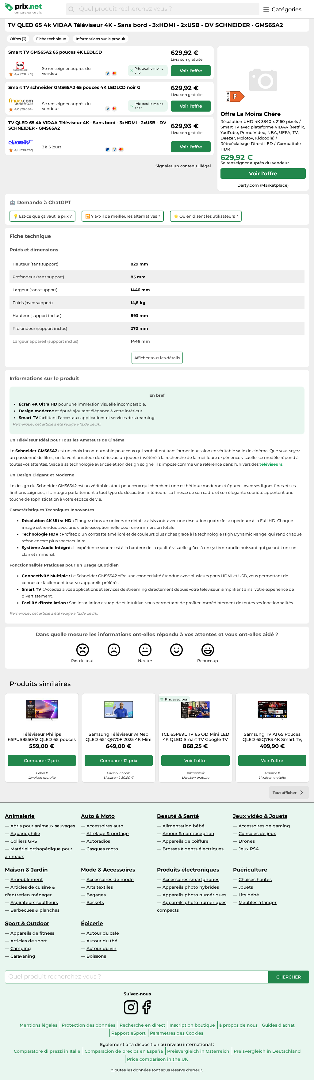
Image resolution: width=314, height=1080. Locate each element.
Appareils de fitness (32, 933)
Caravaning (22, 956)
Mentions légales (38, 1025)
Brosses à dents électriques (193, 849)
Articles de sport (28, 941)
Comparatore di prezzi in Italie (47, 1051)
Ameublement (26, 879)
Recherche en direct (142, 1025)
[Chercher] (71, 9)
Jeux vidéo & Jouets (260, 816)
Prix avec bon (176, 699)
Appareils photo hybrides (191, 887)
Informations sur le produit (100, 38)
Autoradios (98, 841)
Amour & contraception (188, 833)
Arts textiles (99, 887)
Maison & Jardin (26, 870)
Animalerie (20, 816)
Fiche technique (51, 38)
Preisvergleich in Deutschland (267, 1051)
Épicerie (92, 923)
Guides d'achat (278, 1025)
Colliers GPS (23, 841)
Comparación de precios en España (124, 1051)
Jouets (246, 887)
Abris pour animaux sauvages (42, 826)
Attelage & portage (107, 833)
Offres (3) (18, 38)
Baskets (95, 902)
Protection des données (88, 1025)
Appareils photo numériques (194, 895)
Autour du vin (101, 948)
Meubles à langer (258, 902)
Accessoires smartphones (191, 879)
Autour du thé (101, 941)
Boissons (96, 956)
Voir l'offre (263, 173)
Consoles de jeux (257, 833)
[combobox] (167, 9)
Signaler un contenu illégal (183, 165)
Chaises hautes (255, 879)
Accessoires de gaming (264, 826)
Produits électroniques (188, 870)
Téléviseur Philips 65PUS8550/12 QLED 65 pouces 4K (42, 737)
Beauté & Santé (178, 816)
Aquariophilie (25, 833)
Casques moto (102, 849)
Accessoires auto (104, 826)
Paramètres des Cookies (176, 1033)
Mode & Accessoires (108, 870)
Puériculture (250, 870)
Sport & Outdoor (27, 923)
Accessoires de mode (110, 879)
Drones (247, 841)
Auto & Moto (98, 816)
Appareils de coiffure (186, 841)
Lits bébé (249, 895)
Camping (20, 948)
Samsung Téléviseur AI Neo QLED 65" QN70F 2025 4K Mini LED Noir (118, 737)
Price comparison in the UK (157, 1059)
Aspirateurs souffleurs (34, 902)
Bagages (96, 895)
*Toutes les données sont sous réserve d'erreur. (157, 1070)
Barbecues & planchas (34, 910)
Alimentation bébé (184, 826)
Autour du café (102, 933)
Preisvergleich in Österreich (198, 1051)
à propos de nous (238, 1025)
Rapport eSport (128, 1033)
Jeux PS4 (248, 849)
